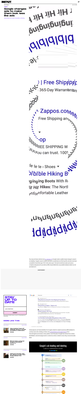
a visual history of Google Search (58, 331)
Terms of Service (21, 315)
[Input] (6, 2)
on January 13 (48, 259)
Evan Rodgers (6, 4)
